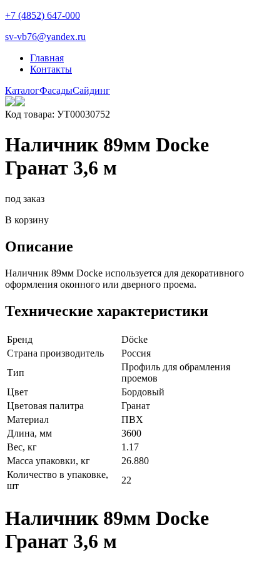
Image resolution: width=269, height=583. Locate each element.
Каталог (22, 90)
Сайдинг (91, 90)
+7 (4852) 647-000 (42, 15)
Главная (47, 58)
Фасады (56, 90)
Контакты (51, 69)
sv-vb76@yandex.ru (45, 36)
